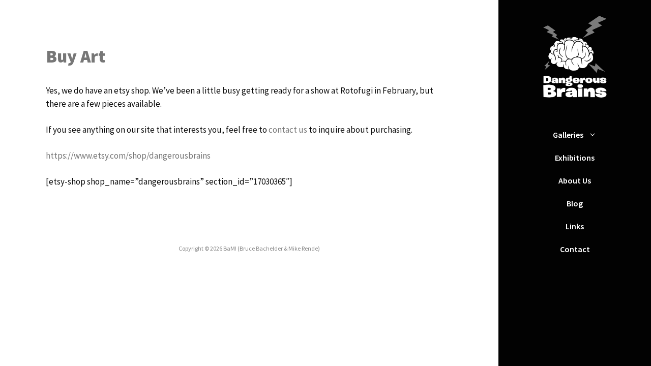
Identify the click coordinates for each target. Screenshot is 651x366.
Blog (575, 203)
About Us (574, 180)
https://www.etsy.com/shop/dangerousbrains (128, 155)
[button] (595, 135)
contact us (288, 129)
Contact (575, 249)
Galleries (568, 135)
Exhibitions (575, 157)
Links (575, 226)
